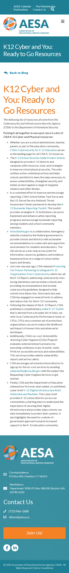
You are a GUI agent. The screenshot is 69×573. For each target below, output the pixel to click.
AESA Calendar (22, 6)
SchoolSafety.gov (20, 231)
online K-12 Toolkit (53, 308)
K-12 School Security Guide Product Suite (38, 157)
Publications (21, 9)
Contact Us (39, 9)
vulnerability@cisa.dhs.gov (25, 370)
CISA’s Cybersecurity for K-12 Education (33, 150)
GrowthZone (47, 568)
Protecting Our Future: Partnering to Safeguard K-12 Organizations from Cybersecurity (37, 270)
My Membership (45, 6)
